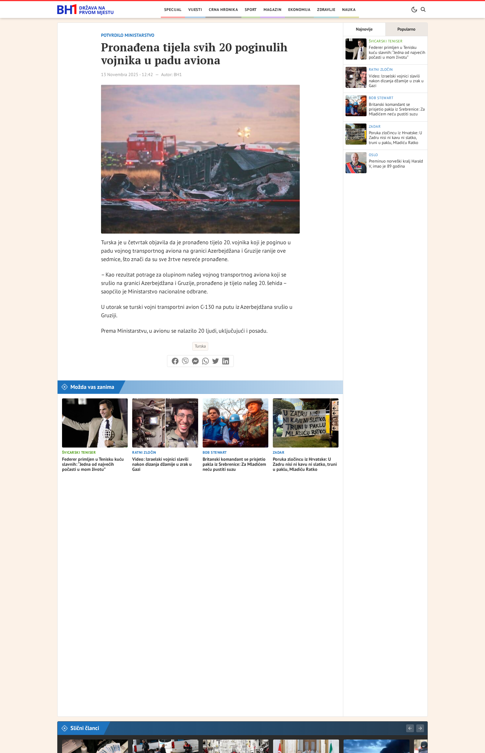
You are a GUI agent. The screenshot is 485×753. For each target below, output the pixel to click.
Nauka (349, 9)
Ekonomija (299, 9)
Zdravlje (326, 9)
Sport (251, 9)
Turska (200, 346)
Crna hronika (223, 9)
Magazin (273, 9)
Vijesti (195, 9)
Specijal (173, 9)
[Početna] (85, 9)
